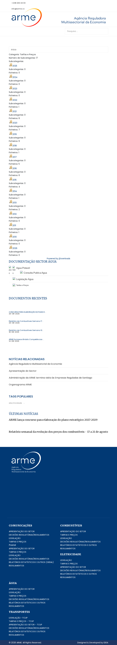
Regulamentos (16, 565)
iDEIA (106, 642)
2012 (14, 214)
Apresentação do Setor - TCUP (25, 624)
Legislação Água (24, 279)
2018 (14, 145)
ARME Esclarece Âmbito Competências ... (26, 339)
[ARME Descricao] (80, 20)
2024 (14, 77)
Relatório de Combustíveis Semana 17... (26, 321)
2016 (14, 168)
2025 (14, 65)
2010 (14, 236)
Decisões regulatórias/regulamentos (29, 534)
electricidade (15, 403)
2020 (14, 122)
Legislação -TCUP (18, 617)
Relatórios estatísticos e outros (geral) (31, 562)
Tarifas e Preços (69, 534)
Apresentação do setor (22, 531)
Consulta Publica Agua (35, 273)
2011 (14, 225)
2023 (14, 88)
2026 (14, 248)
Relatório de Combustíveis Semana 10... (26, 330)
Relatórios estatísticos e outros (78, 545)
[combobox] (86, 31)
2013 (14, 202)
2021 (14, 111)
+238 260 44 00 (19, 3)
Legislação (15, 538)
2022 (14, 100)
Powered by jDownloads (58, 258)
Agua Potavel (23, 268)
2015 (14, 179)
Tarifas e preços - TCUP (21, 621)
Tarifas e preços (17, 541)
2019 (14, 134)
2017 (14, 157)
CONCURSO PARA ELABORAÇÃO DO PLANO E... (27, 312)
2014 (14, 191)
